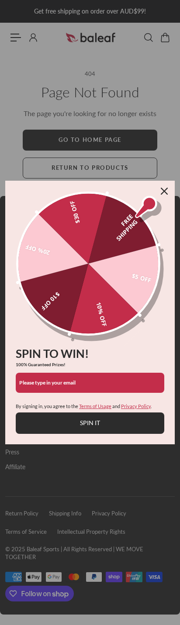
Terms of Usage (95, 406)
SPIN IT (90, 422)
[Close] (164, 191)
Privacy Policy (136, 406)
